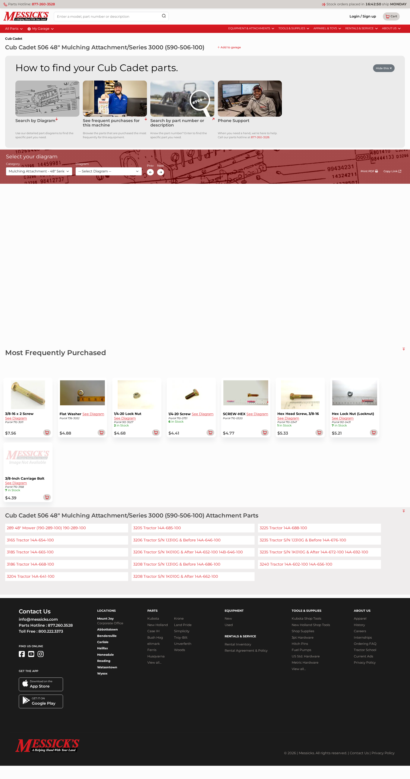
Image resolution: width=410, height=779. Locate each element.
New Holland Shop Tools (311, 625)
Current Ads (363, 656)
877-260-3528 (43, 4)
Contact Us (359, 753)
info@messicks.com (38, 619)
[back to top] (404, 351)
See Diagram (16, 418)
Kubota (153, 618)
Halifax (102, 648)
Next (160, 166)
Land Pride (183, 625)
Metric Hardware (305, 662)
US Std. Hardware (306, 656)
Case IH (153, 631)
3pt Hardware (302, 637)
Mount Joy (105, 618)
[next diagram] (160, 172)
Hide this (383, 68)
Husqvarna (156, 656)
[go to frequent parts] (146, 123)
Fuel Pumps (301, 650)
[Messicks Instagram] (41, 654)
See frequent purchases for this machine (111, 123)
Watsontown (107, 667)
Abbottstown (107, 629)
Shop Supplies (303, 631)
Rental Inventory (238, 644)
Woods (179, 650)
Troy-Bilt (180, 637)
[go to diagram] (47, 99)
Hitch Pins (300, 644)
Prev (150, 166)
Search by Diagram (35, 121)
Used (229, 625)
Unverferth (182, 644)
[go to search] (213, 123)
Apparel (360, 618)
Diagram (82, 164)
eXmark (153, 644)
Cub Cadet (13, 39)
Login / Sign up (363, 16)
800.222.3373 (50, 631)
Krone (179, 618)
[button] (391, 16)
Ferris (151, 650)
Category (13, 164)
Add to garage (230, 47)
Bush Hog (155, 637)
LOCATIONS (106, 611)
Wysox (102, 673)
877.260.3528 (60, 625)
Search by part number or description (177, 123)
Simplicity (181, 631)
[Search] (163, 16)
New (228, 618)
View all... (154, 662)
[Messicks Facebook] (22, 654)
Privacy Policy (365, 662)
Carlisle (102, 642)
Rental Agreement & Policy (246, 650)
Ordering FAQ (365, 644)
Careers (360, 631)
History (359, 625)
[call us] (250, 99)
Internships (363, 637)
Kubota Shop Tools (306, 618)
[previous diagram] (150, 172)
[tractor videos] (31, 654)
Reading (103, 661)
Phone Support (233, 121)
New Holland (157, 625)
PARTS (152, 611)
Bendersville (107, 636)
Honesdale (105, 655)
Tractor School (365, 650)
